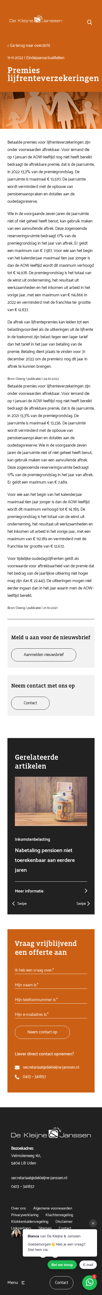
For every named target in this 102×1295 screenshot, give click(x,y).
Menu (12, 1282)
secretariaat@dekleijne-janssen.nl (51, 1067)
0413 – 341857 (34, 1076)
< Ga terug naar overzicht (28, 45)
